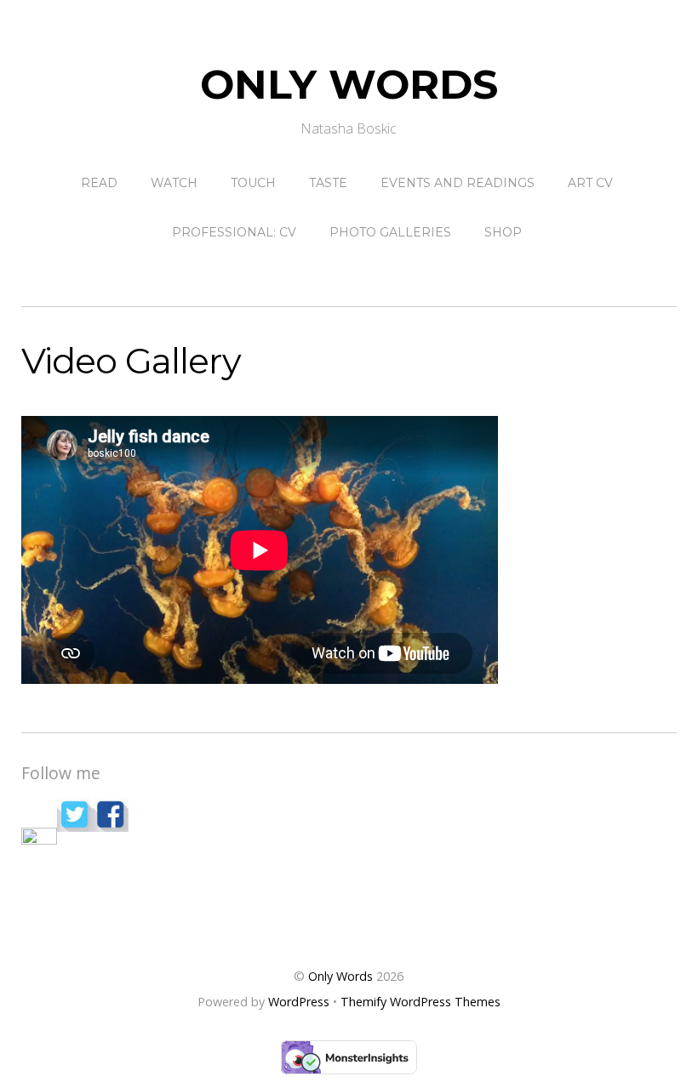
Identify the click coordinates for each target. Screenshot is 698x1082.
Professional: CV (234, 232)
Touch (253, 183)
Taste (328, 183)
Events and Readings (457, 183)
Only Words (340, 976)
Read (99, 183)
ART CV (590, 183)
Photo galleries (390, 232)
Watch (174, 183)
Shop (503, 232)
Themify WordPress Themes (420, 1002)
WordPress (298, 1002)
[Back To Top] (348, 922)
